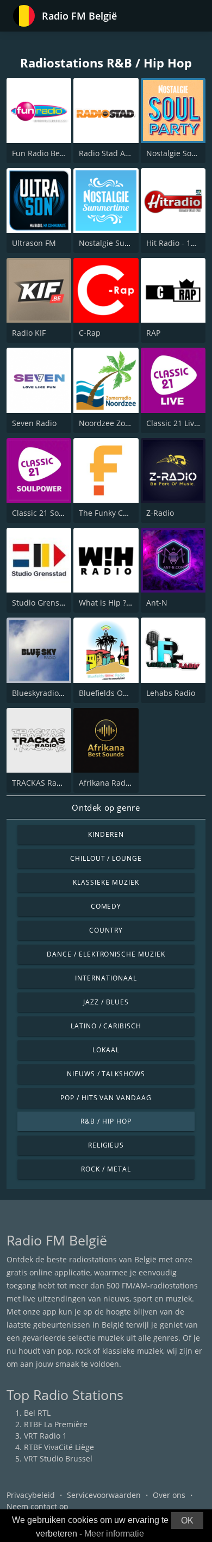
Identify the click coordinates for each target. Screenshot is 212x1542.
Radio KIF (29, 333)
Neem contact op (37, 1506)
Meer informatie (114, 1533)
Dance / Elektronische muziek (106, 954)
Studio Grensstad (43, 602)
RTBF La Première (56, 1424)
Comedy (106, 906)
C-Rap (90, 333)
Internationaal (105, 978)
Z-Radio (160, 513)
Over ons (169, 1495)
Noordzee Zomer (109, 423)
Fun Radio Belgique (47, 153)
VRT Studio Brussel (58, 1458)
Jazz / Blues (106, 1002)
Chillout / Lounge (106, 858)
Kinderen (106, 834)
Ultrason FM (34, 243)
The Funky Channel (113, 513)
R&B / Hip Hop (105, 1121)
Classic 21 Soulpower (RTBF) (62, 513)
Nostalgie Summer (112, 243)
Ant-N (156, 602)
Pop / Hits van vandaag (106, 1097)
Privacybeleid (31, 1495)
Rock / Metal (106, 1169)
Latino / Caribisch (106, 1026)
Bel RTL (37, 1413)
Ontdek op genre (106, 807)
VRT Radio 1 (45, 1435)
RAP (153, 333)
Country (106, 930)
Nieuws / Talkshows (106, 1073)
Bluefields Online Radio (121, 693)
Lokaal (106, 1049)
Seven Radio (34, 423)
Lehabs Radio (170, 693)
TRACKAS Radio (40, 783)
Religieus (106, 1145)
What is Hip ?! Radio (115, 602)
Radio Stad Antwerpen (119, 153)
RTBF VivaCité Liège (59, 1447)
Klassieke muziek (106, 882)
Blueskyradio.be (41, 693)
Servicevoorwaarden (104, 1495)
